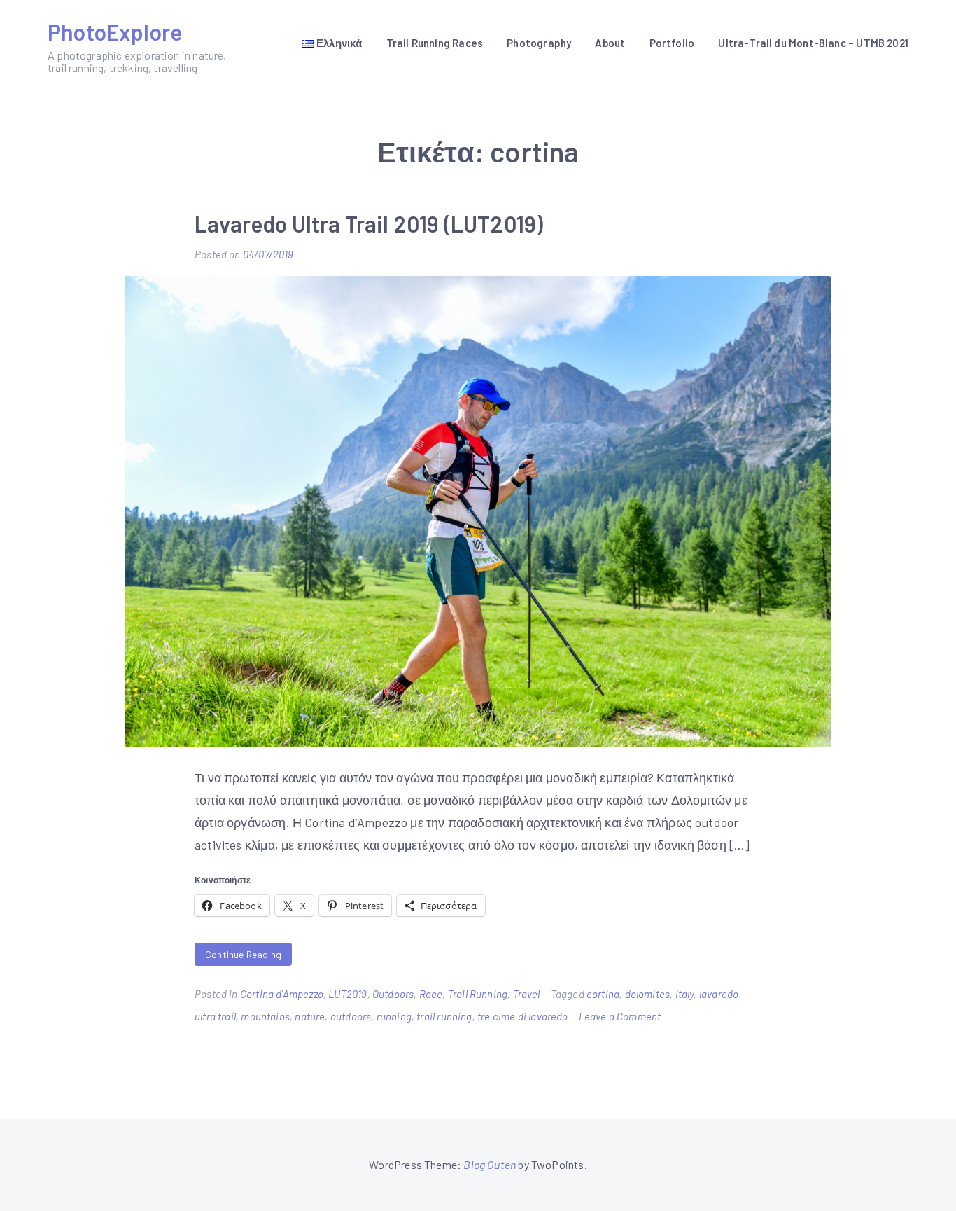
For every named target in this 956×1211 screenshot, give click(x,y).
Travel (526, 994)
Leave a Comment (620, 1016)
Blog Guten (489, 1164)
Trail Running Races (434, 42)
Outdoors (393, 994)
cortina (602, 994)
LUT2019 (347, 994)
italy (684, 994)
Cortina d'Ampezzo (281, 994)
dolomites (647, 994)
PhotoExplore (115, 31)
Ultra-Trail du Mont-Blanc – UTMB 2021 (813, 42)
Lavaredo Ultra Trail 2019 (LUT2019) (369, 223)
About (610, 42)
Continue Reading (243, 954)
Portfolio (672, 42)
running (394, 1016)
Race (431, 994)
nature (310, 1016)
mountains (265, 1016)
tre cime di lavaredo (522, 1016)
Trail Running (477, 994)
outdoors (350, 1016)
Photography (539, 42)
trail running (444, 1016)
